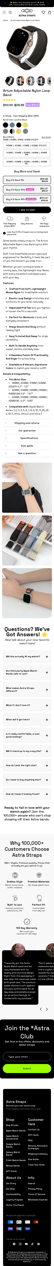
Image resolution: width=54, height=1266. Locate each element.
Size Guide (46, 137)
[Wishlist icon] (43, 12)
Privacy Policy (35, 1188)
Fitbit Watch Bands (16, 1160)
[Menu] (4, 12)
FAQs (30, 1140)
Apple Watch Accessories (12, 1137)
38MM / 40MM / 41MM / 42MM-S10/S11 (26, 145)
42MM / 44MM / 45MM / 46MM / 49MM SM (26, 153)
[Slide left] (41, 1009)
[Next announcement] (49, 4)
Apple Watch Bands (16, 1130)
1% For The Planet (15, 1204)
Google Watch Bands (13, 1145)
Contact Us (34, 1129)
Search (31, 1183)
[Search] (10, 12)
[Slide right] (47, 1009)
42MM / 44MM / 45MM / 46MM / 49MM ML (26, 162)
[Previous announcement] (5, 4)
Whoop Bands (13, 1165)
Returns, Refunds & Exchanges (38, 1147)
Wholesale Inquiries (37, 1199)
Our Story (11, 1183)
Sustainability (13, 1194)
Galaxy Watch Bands (13, 1153)
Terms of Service (36, 1194)
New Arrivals (12, 1125)
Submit (27, 1068)
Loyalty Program (14, 1199)
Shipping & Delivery (37, 1153)
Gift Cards (11, 1171)
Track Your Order (36, 1164)
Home (5, 20)
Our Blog (10, 1188)
